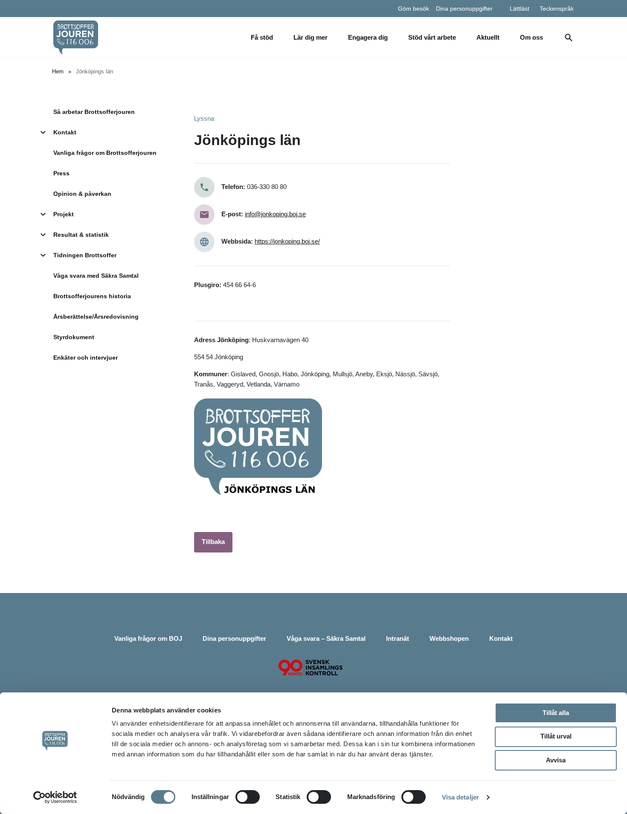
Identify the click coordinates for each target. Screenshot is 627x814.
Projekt (63, 214)
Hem (58, 71)
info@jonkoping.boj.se (275, 214)
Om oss (531, 37)
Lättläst (519, 8)
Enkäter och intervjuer (85, 357)
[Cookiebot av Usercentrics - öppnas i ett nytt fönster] (55, 797)
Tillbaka (213, 541)
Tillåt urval (556, 736)
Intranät (397, 638)
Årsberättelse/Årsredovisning (96, 316)
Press (61, 173)
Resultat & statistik (81, 234)
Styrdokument (73, 337)
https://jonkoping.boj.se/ (287, 241)
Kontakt (64, 132)
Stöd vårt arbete (432, 37)
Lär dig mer (310, 37)
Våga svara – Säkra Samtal (326, 638)
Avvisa (556, 760)
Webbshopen (449, 638)
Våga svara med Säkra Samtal (96, 275)
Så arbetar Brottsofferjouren (94, 111)
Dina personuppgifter (464, 8)
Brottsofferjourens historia (92, 296)
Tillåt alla (556, 712)
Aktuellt (487, 37)
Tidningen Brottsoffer (84, 255)
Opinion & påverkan (82, 193)
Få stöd (262, 37)
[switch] (247, 797)
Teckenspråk (557, 8)
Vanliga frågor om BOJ (148, 638)
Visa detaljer (460, 797)
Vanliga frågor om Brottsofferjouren (105, 152)
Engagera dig (368, 37)
